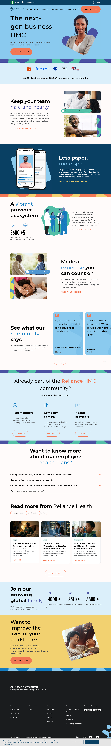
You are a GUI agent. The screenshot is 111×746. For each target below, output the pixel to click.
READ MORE (17, 560)
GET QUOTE (19, 52)
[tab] (103, 361)
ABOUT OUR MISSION (71, 292)
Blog (30, 709)
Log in (49, 713)
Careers (50, 721)
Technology (54, 9)
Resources (70, 9)
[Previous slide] (56, 362)
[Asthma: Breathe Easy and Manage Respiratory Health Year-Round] (86, 529)
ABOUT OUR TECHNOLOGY (71, 181)
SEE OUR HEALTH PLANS (21, 128)
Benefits (69, 715)
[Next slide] (63, 362)
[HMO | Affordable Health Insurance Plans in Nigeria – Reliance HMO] (18, 9)
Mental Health (32, 513)
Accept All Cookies (92, 742)
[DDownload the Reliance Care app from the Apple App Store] (88, 710)
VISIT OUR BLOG (54, 573)
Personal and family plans (72, 710)
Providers (44, 9)
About (62, 9)
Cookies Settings (77, 742)
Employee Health (18, 513)
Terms (12, 737)
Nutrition (43, 513)
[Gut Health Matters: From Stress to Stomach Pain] (24, 529)
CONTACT (88, 9)
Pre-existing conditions (74, 724)
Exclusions (69, 719)
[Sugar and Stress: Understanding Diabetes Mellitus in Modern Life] (55, 529)
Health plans (31, 9)
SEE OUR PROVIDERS (82, 229)
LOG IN (19, 433)
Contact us (51, 709)
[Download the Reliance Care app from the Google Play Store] (97, 710)
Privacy (18, 737)
